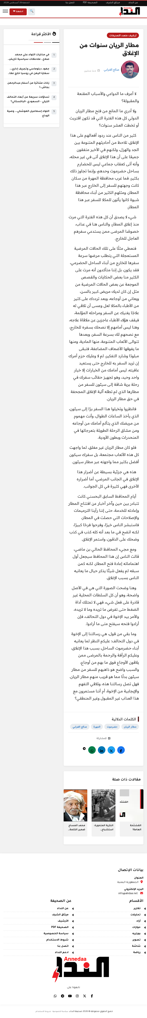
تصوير (137, 940)
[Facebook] (121, 750)
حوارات (136, 927)
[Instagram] (77, 996)
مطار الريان (130, 726)
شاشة (136, 946)
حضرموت (112, 726)
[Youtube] (70, 996)
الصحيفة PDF (90, 3)
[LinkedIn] (101, 750)
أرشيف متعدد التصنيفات (122, 35)
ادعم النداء (61, 952)
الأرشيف (63, 921)
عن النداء (133, 3)
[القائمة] (5, 12)
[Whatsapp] (92, 750)
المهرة (96, 726)
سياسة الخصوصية (56, 933)
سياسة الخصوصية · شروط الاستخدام (52, 1011)
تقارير (137, 908)
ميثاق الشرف (113, 3)
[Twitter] (111, 750)
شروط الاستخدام (57, 940)
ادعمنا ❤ (18, 11)
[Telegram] (84, 747)
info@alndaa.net (128, 893)
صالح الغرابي (111, 69)
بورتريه (136, 933)
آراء (138, 921)
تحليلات (136, 915)
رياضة (137, 952)
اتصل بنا (70, 3)
